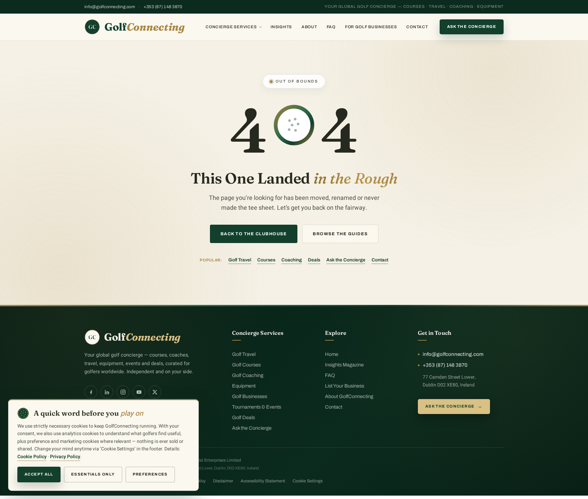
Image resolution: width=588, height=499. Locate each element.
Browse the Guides (340, 233)
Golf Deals (243, 417)
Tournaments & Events (256, 407)
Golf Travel (239, 259)
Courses (266, 259)
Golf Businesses (249, 396)
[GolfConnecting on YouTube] (138, 391)
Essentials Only (93, 474)
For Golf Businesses (371, 26)
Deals (314, 259)
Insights (281, 26)
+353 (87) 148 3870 (163, 6)
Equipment (244, 386)
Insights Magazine (344, 364)
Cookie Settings (308, 481)
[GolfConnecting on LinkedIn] (106, 391)
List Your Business (344, 386)
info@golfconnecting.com (109, 6)
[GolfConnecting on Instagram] (122, 391)
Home (331, 354)
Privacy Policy (65, 456)
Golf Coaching (247, 375)
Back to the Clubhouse (253, 233)
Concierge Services (231, 26)
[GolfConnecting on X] (154, 391)
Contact (417, 26)
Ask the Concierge (471, 26)
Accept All (38, 474)
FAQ (331, 26)
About (309, 26)
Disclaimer (223, 481)
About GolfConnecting (349, 396)
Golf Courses (246, 364)
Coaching (291, 259)
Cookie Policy (32, 456)
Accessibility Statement (263, 481)
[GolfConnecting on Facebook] (90, 391)
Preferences (150, 474)
